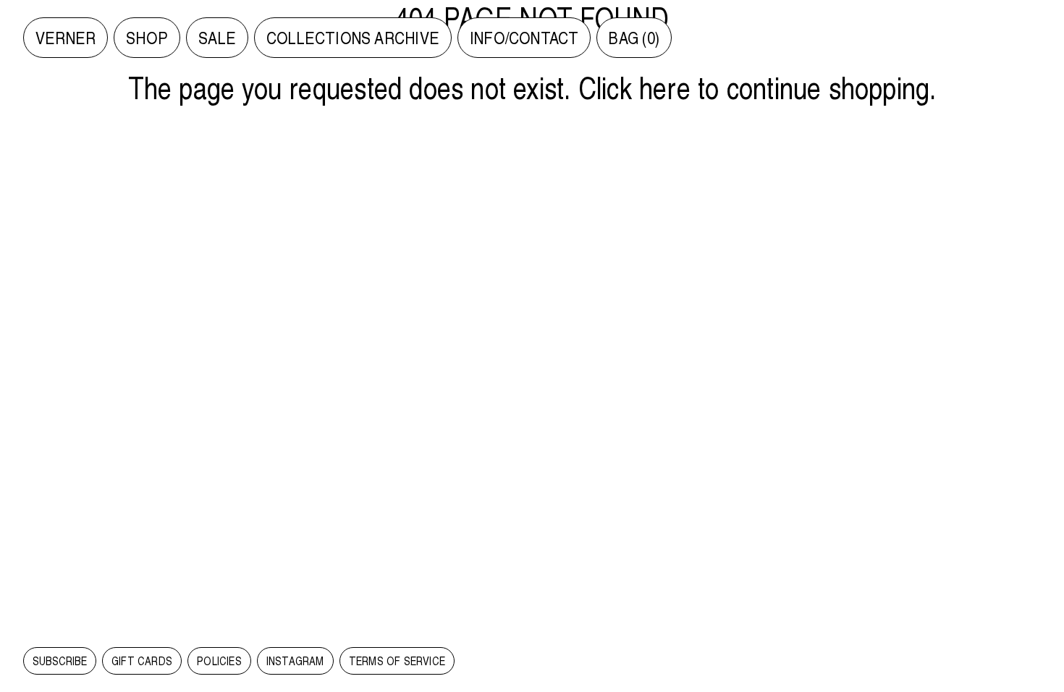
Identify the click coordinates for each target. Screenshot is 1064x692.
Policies (219, 661)
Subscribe (60, 661)
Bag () (634, 37)
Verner (65, 37)
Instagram (295, 661)
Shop (147, 37)
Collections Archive (352, 37)
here (665, 87)
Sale (217, 37)
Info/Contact (524, 37)
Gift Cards (141, 661)
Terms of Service (397, 661)
